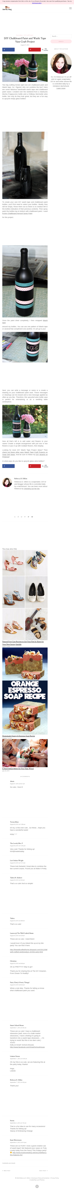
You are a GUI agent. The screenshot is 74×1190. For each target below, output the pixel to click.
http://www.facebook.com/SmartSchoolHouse (27, 1047)
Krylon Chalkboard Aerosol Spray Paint (17, 213)
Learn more (60, 88)
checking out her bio (32, 489)
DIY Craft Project (28, 35)
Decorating (19, 35)
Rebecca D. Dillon (20, 478)
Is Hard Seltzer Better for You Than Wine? (18, 768)
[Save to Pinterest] (35, 50)
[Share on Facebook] (8, 50)
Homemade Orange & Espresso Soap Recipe (18, 736)
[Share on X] (21, 50)
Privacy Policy (55, 1178)
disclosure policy (36, 3)
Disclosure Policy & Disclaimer (40, 1178)
